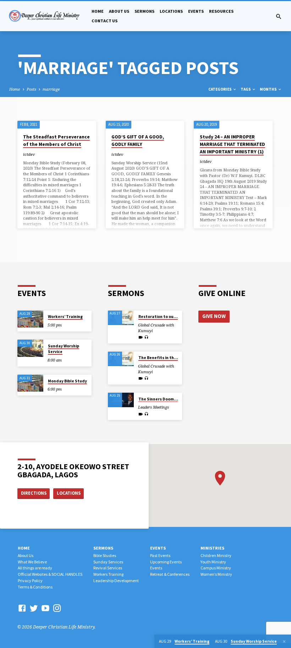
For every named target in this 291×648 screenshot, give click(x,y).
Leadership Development (116, 580)
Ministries (212, 548)
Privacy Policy (30, 580)
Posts (31, 89)
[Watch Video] (140, 337)
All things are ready (35, 567)
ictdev (29, 154)
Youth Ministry (213, 561)
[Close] (284, 641)
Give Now (214, 316)
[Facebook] (22, 608)
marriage (51, 89)
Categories (220, 89)
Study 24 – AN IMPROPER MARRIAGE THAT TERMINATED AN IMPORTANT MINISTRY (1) (232, 144)
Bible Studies (104, 555)
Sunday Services (108, 561)
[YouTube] (45, 608)
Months (269, 89)
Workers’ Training (65, 316)
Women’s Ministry (216, 574)
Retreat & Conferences (170, 574)
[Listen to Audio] (146, 337)
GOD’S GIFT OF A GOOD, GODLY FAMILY (137, 140)
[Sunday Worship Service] (30, 348)
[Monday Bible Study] (30, 383)
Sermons (144, 11)
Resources (221, 11)
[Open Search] (278, 16)
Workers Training (108, 574)
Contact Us (104, 20)
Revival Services (107, 567)
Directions (33, 493)
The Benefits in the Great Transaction (176, 357)
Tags (246, 89)
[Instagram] (57, 608)
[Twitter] (33, 608)
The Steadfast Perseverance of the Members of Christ (56, 140)
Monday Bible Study (67, 381)
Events (196, 11)
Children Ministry (216, 555)
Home (98, 11)
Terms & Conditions (35, 587)
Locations (171, 11)
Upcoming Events (166, 561)
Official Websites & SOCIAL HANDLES (50, 574)
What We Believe (32, 561)
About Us (119, 11)
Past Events (160, 555)
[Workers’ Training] (30, 319)
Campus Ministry (216, 567)
